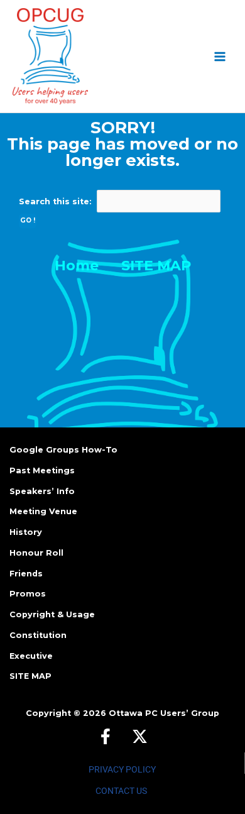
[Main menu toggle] (220, 56)
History (25, 532)
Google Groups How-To (63, 449)
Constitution (38, 635)
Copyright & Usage (52, 614)
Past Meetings (42, 470)
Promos (27, 593)
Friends (26, 573)
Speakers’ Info (42, 491)
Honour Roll (36, 553)
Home (77, 265)
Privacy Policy (122, 769)
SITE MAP (156, 265)
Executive (31, 656)
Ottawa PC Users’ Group (164, 713)
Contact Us (121, 791)
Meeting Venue (43, 511)
